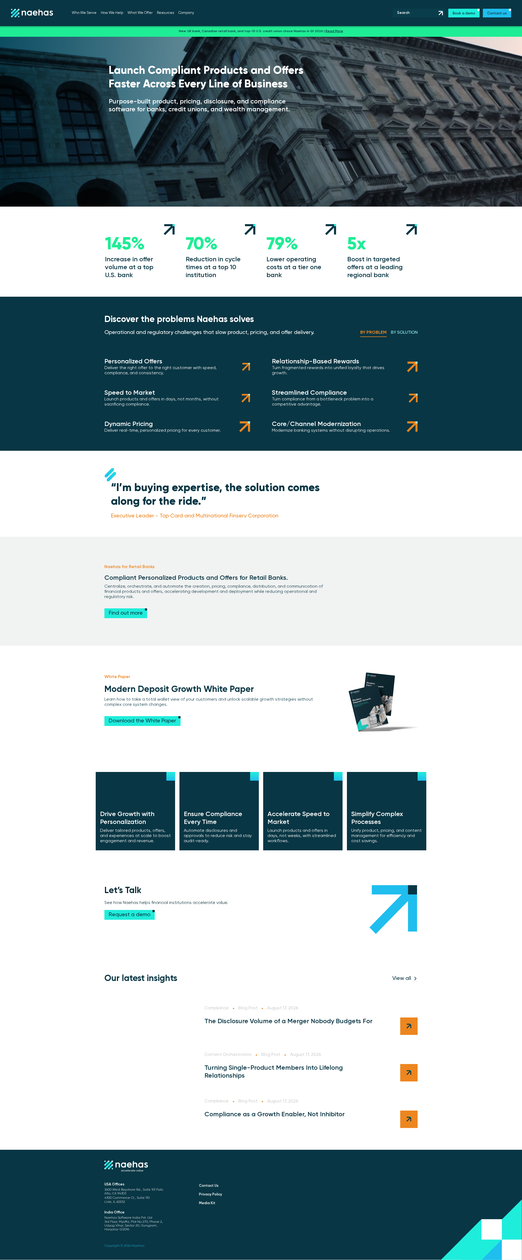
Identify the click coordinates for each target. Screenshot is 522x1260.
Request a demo (129, 915)
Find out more (126, 613)
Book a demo (464, 13)
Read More (334, 31)
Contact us (497, 13)
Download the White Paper (142, 721)
